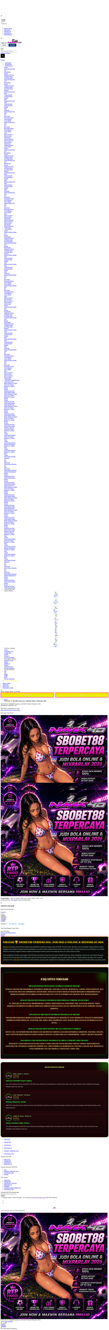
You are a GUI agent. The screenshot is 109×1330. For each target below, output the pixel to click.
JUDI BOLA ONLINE (10, 1183)
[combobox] (8, 51)
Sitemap (6, 1174)
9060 (5, 677)
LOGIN (82, 695)
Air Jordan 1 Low (9, 651)
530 (5, 671)
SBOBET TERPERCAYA (11, 1151)
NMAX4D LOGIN (8, 688)
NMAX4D (7, 30)
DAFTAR (27, 695)
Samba (6, 662)
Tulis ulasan (21, 923)
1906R (6, 675)
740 (5, 672)
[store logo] (14, 43)
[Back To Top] (1, 1327)
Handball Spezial (8, 660)
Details (2, 935)
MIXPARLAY (8, 34)
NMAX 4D (6, 686)
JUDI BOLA (7, 33)
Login (4, 45)
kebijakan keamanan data (38, 1197)
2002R (6, 674)
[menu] (54, 371)
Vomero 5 (6, 656)
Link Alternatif (9, 1321)
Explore (3, 60)
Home (5, 699)
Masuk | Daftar (8, 28)
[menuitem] (8, 62)
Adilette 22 (7, 663)
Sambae (6, 665)
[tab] (54, 60)
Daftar (12, 45)
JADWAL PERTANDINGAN (12, 1188)
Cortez (6, 650)
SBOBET (6, 1186)
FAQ (5, 1170)
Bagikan (3, 934)
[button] (4, 786)
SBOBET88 (7, 31)
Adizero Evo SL (8, 666)
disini (15, 900)
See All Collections (9, 657)
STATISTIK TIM (9, 1153)
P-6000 (6, 654)
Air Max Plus (7, 653)
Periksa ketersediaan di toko (8, 932)
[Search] (3, 56)
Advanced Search (5, 53)
